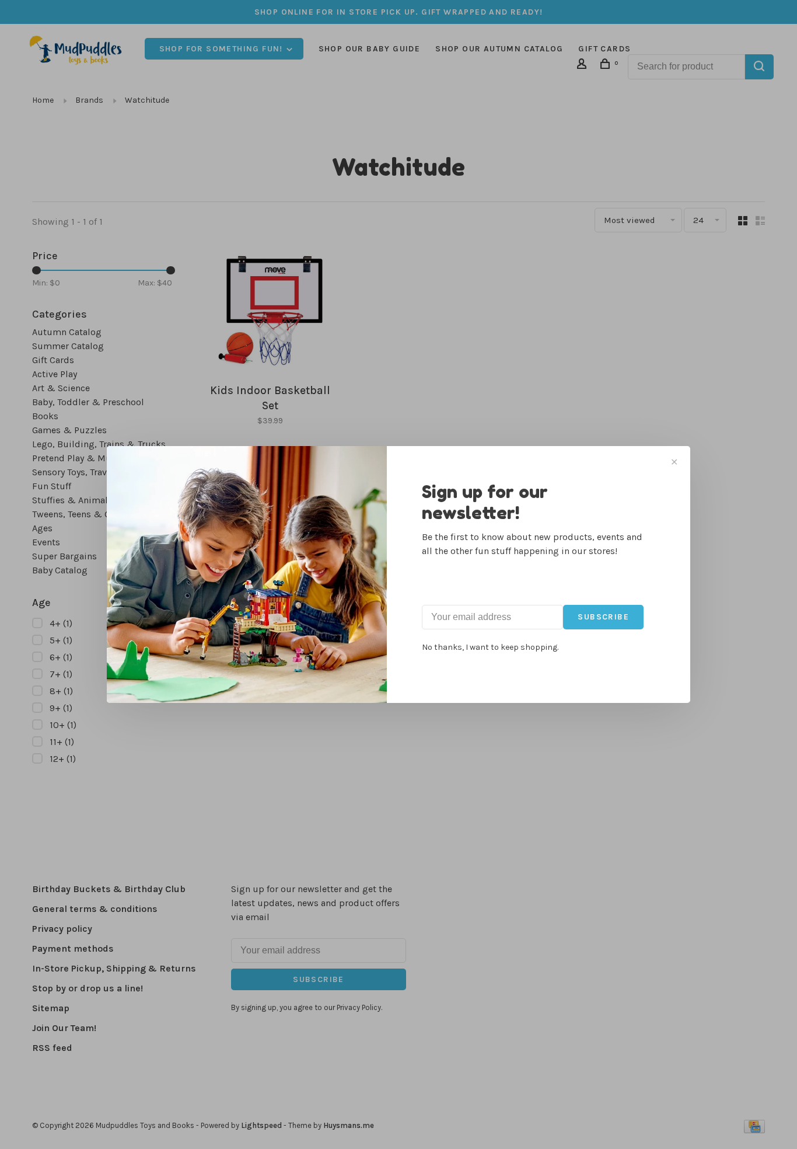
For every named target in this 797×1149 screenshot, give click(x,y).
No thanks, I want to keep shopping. (490, 647)
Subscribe (603, 617)
